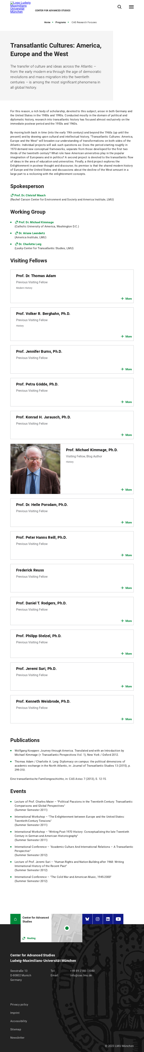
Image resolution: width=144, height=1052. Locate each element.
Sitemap (15, 1029)
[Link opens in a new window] (51, 928)
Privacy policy (19, 1004)
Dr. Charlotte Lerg (30, 244)
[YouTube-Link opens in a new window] (118, 919)
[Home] (15, 919)
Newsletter (17, 1037)
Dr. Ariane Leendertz (32, 233)
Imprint (15, 1013)
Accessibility (18, 1021)
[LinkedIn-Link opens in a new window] (108, 919)
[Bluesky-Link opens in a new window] (87, 919)
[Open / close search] (120, 7)
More (128, 298)
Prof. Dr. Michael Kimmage (36, 222)
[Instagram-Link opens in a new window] (98, 919)
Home (47, 22)
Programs (61, 22)
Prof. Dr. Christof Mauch (30, 195)
